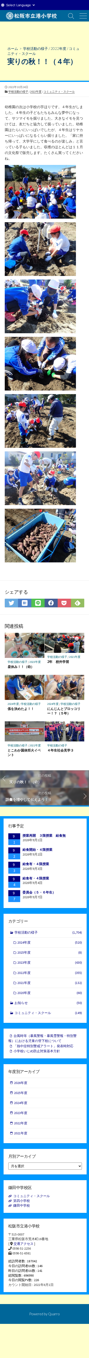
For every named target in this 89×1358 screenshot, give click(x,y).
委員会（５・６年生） (39, 892)
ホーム (12, 48)
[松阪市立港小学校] (33, 15)
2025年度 (49, 952)
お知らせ (48, 1003)
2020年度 (49, 993)
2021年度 (74, 657)
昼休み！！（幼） (21, 667)
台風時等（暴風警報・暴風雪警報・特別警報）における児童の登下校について (42, 1038)
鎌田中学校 (21, 1205)
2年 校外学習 (59, 662)
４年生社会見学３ (60, 750)
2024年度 (13, 704)
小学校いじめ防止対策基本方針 (37, 1051)
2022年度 (58, 48)
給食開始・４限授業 (37, 849)
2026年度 (20, 1083)
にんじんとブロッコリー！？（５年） (63, 711)
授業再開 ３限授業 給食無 (44, 835)
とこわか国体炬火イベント (24, 752)
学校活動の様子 (35, 48)
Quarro (54, 1314)
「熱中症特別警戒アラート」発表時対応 (43, 1046)
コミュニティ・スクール (59, 91)
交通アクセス (23, 1244)
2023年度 (35, 662)
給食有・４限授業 (36, 864)
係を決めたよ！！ (21, 709)
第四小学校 (21, 1201)
